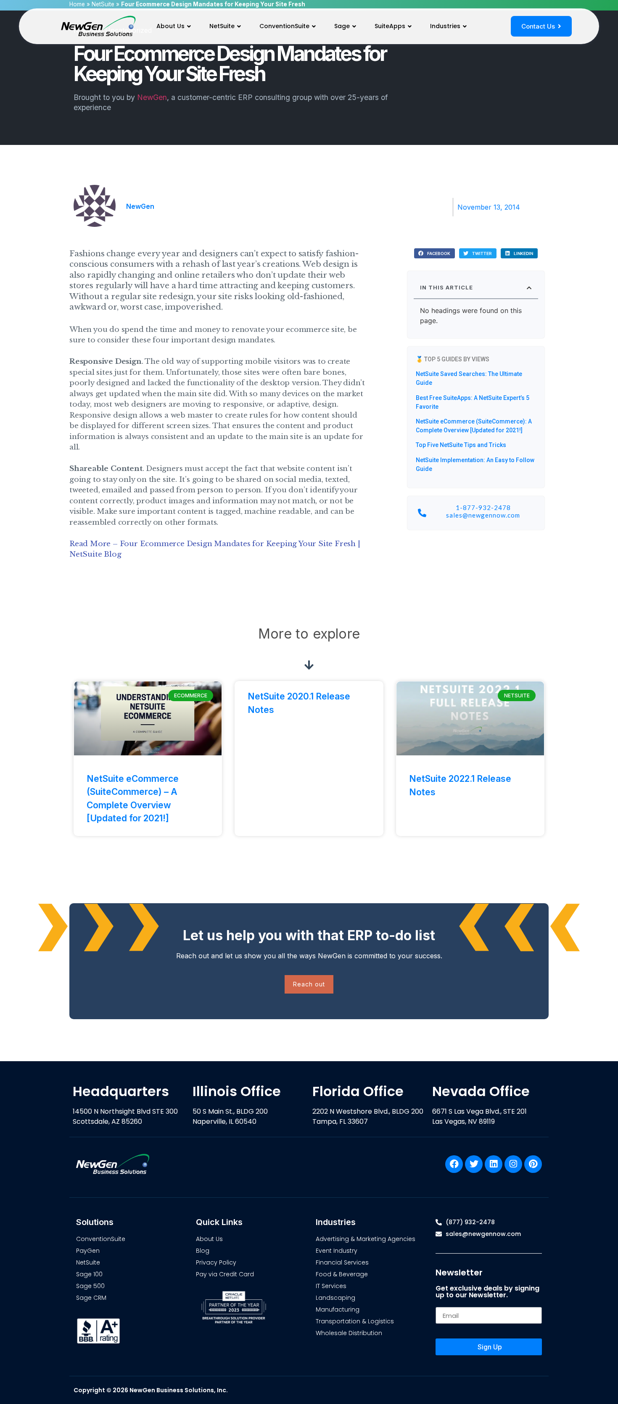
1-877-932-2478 (483, 507)
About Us (170, 26)
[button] (434, 253)
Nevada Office (481, 1091)
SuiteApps (390, 26)
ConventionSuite (284, 26)
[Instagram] (513, 1164)
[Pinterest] (533, 1164)
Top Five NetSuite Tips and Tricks (461, 445)
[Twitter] (474, 1164)
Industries (445, 26)
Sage (342, 26)
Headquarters (121, 1091)
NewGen (152, 97)
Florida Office (358, 1091)
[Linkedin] (493, 1164)
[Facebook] (454, 1164)
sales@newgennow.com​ (483, 515)
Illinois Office (237, 1091)
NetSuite (222, 26)
